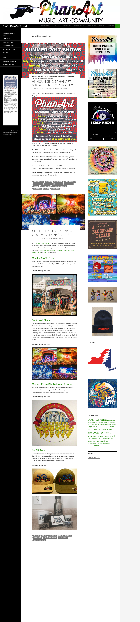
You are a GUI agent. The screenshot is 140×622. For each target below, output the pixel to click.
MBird (94, 427)
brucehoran (94, 422)
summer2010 (108, 439)
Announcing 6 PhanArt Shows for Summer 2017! (52, 83)
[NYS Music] (102, 360)
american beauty (38, 181)
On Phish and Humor (8, 64)
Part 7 (46, 252)
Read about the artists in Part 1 (50, 250)
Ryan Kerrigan (92, 436)
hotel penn (59, 184)
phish (111, 429)
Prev (5, 100)
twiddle (46, 188)
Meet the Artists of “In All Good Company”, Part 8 (53, 233)
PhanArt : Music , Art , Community (15, 26)
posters (105, 432)
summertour (102, 441)
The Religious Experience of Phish (10, 56)
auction (90, 422)
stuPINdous (100, 438)
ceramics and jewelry (45, 76)
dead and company (70, 181)
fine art (71, 76)
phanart (36, 186)
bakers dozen (58, 181)
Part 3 (67, 250)
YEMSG (98, 446)
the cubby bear (45, 186)
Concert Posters (57, 76)
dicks (107, 422)
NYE (93, 429)
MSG (112, 426)
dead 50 (44, 535)
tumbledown (37, 188)
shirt (107, 436)
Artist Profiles (67, 25)
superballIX (103, 443)
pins (90, 432)
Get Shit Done (38, 450)
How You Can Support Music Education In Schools (9, 51)
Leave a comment (62, 88)
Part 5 (34, 252)
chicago (103, 422)
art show (49, 181)
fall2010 (90, 424)
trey (107, 443)
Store (4, 30)
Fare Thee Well (38, 184)
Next (15, 100)
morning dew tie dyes (50, 537)
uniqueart (91, 446)
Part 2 (62, 250)
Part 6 (39, 252)
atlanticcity (112, 420)
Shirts (113, 435)
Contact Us (111, 25)
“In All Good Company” (43, 243)
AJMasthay (93, 420)
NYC (89, 429)
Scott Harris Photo (41, 320)
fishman (104, 424)
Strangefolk (6, 38)
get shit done (52, 535)
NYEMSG (105, 430)
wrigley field (55, 188)
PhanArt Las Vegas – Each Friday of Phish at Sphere (10, 80)
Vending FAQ (102, 25)
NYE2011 (98, 429)
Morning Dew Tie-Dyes (43, 258)
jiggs (90, 426)
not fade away (69, 184)
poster (97, 432)
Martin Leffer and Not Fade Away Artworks (52, 384)
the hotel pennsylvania (59, 186)
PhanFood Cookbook (9, 45)
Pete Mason (50, 88)
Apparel (34, 76)
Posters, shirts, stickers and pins (42, 78)
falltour (99, 424)
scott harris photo (39, 540)
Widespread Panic (8, 42)
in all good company (65, 535)
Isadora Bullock (111, 424)
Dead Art (66, 76)
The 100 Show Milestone (9, 61)
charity (99, 422)
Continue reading (10, 94)
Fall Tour (94, 424)
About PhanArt (45, 25)
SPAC (90, 438)
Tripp (111, 443)
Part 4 (72, 250)
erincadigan (112, 422)
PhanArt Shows (56, 25)
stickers (94, 439)
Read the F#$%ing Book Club (9, 34)
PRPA (110, 433)
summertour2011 (94, 443)
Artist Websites (92, 25)
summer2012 (92, 441)
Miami (98, 427)
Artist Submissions (79, 25)
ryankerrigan (101, 436)
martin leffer (37, 537)
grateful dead (49, 184)
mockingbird (105, 427)
